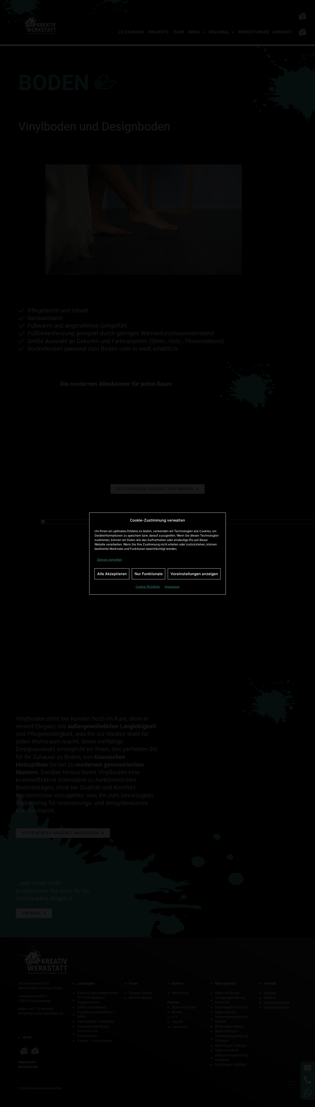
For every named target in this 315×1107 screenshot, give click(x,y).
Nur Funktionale (149, 573)
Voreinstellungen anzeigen (194, 573)
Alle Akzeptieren (112, 573)
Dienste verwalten (109, 559)
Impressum (172, 587)
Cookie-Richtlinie (148, 587)
